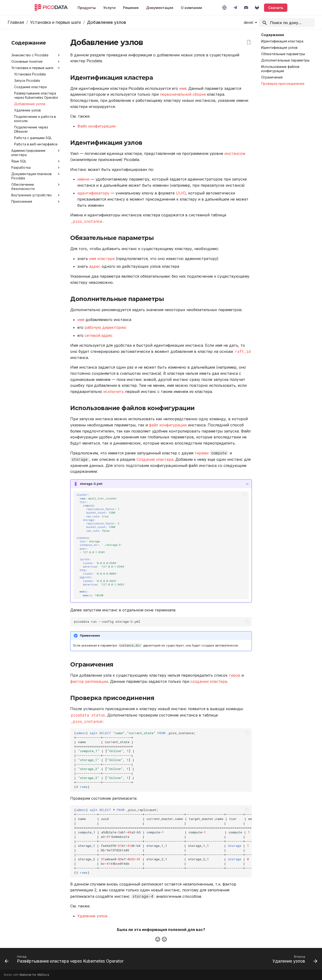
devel (248, 22)
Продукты (87, 7)
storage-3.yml (91, 484)
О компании (191, 7)
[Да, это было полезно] (158, 939)
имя (182, 88)
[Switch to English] (224, 7)
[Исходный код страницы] (249, 42)
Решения (131, 7)
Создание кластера (154, 459)
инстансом (234, 153)
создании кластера (208, 681)
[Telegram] (235, 7)
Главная (16, 22)
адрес (94, 266)
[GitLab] (257, 7)
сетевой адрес (99, 335)
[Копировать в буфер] (245, 495)
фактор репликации (89, 681)
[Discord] (246, 7)
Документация (159, 7)
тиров (234, 675)
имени (83, 179)
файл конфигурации (168, 425)
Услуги (109, 7)
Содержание (272, 35)
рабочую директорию (105, 327)
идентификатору (93, 193)
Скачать (275, 8)
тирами (201, 453)
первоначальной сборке (183, 94)
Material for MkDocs (34, 974)
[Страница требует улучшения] (164, 939)
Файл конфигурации (96, 126)
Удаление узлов (92, 916)
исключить (113, 391)
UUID (181, 193)
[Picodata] (51, 7)
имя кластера (102, 258)
